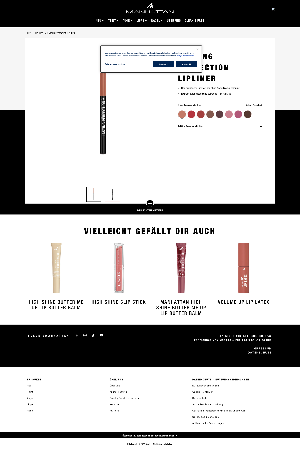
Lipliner (39, 33)
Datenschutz (260, 352)
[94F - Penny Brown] (248, 114)
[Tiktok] (93, 335)
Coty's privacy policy (185, 56)
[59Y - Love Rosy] (219, 114)
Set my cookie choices (205, 417)
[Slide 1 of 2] (94, 194)
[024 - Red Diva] (191, 114)
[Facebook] (76, 335)
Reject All (163, 64)
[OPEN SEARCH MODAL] (273, 9)
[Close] (197, 49)
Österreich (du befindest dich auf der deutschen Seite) (148, 435)
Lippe (28, 33)
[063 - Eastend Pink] (229, 114)
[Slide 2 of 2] (112, 194)
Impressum (262, 348)
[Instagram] (85, 335)
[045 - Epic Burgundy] (201, 114)
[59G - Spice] (210, 114)
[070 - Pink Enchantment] (238, 114)
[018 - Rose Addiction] (182, 114)
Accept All (186, 64)
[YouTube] (101, 335)
